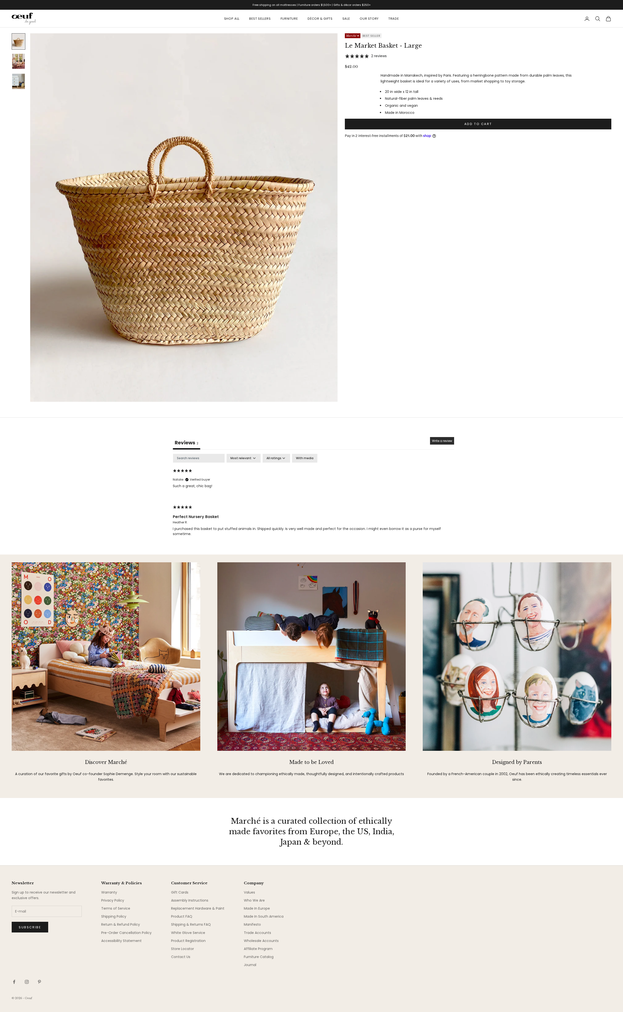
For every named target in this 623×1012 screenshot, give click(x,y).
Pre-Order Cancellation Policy (126, 932)
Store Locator (182, 948)
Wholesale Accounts (261, 940)
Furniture (289, 18)
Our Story (369, 18)
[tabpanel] (313, 499)
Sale (346, 18)
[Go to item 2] (18, 61)
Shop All (231, 18)
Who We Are (254, 900)
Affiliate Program (258, 948)
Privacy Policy (112, 900)
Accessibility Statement (121, 940)
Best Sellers (260, 18)
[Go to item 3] (18, 81)
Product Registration (188, 940)
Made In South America (264, 916)
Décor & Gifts (320, 18)
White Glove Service (188, 932)
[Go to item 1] (18, 41)
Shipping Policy (113, 916)
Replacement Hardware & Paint (197, 908)
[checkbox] (304, 458)
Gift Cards (179, 892)
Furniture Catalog (259, 956)
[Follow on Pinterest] (39, 981)
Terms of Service (115, 908)
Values (249, 892)
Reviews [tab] (186, 442)
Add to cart (478, 124)
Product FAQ (181, 916)
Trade (393, 18)
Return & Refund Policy (120, 924)
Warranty (109, 892)
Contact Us (180, 956)
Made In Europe (257, 908)
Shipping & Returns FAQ (191, 924)
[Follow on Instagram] (26, 981)
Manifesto (252, 924)
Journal (250, 964)
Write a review (442, 441)
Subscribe (30, 927)
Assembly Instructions (189, 900)
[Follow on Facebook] (14, 981)
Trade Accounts (257, 932)
